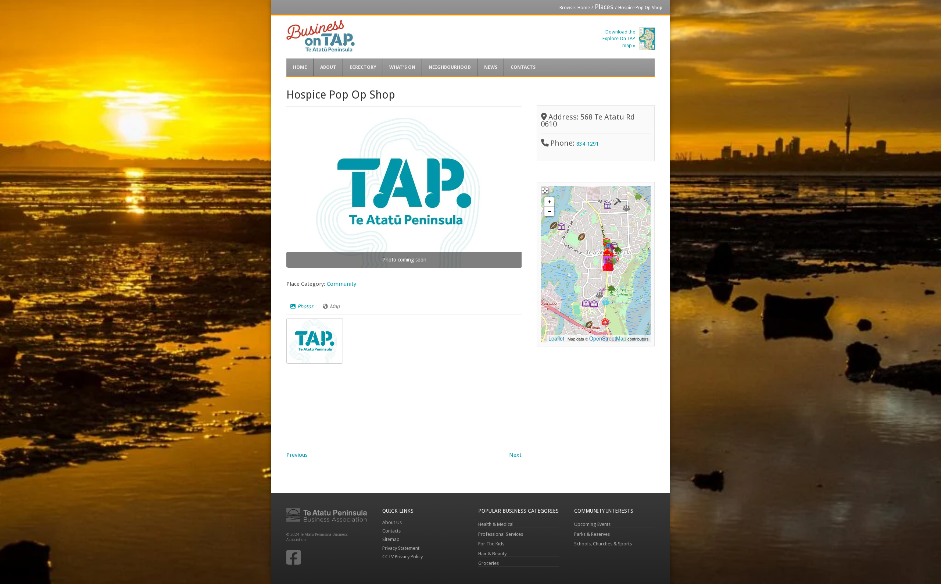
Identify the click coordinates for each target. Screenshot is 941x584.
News (490, 67)
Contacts (523, 67)
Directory (363, 67)
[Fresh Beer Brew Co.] (605, 301)
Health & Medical (496, 524)
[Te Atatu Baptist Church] (599, 294)
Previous (297, 455)
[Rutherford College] (586, 303)
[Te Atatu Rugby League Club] (589, 324)
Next (515, 455)
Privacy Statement (400, 548)
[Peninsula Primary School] (607, 205)
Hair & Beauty (492, 553)
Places (604, 7)
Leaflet (556, 338)
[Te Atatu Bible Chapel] (626, 207)
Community (341, 284)
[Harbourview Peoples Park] (611, 289)
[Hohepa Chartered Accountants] (638, 196)
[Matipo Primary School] (561, 226)
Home (583, 7)
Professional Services (500, 534)
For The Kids (491, 543)
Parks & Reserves (592, 534)
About (328, 67)
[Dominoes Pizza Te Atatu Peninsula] (609, 267)
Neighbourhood (450, 67)
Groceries (488, 563)
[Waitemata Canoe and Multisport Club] (553, 225)
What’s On (402, 67)
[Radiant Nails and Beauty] (607, 324)
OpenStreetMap (607, 338)
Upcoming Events (592, 524)
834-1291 (587, 144)
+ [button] (549, 202)
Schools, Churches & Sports (603, 543)
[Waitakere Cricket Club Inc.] (581, 237)
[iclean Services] (617, 201)
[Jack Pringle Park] (618, 250)
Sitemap (391, 539)
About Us (392, 522)
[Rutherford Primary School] (594, 303)
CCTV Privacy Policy (402, 556)
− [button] (549, 211)
